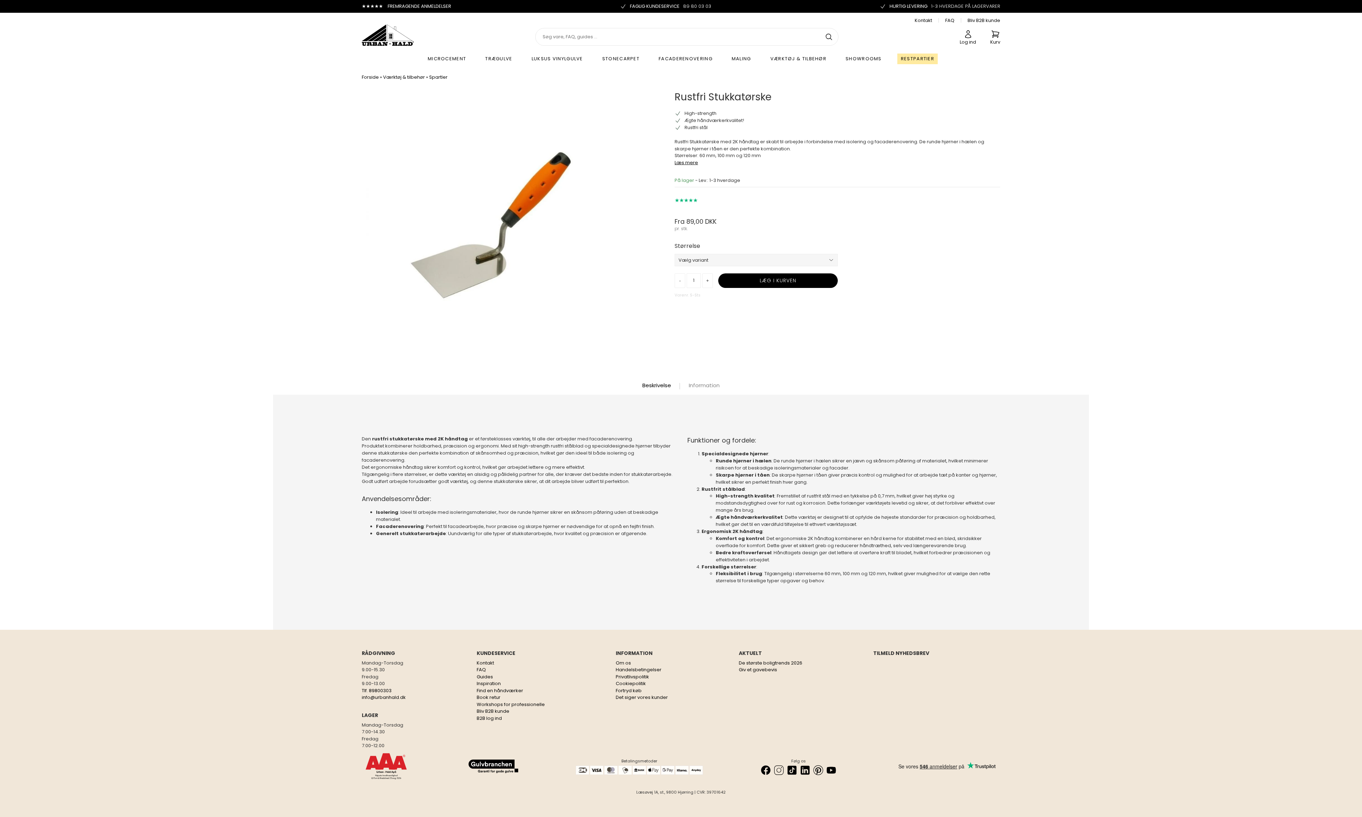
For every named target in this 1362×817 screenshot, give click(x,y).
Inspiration (489, 683)
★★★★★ (686, 200)
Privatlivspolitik (632, 676)
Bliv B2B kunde (984, 20)
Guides (485, 676)
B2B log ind (489, 718)
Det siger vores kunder (642, 697)
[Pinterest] (818, 770)
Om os (623, 663)
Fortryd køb (629, 690)
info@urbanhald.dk (384, 697)
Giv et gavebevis (758, 669)
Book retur (488, 697)
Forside (370, 77)
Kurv (995, 42)
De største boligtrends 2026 (770, 663)
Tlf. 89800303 (377, 690)
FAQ (949, 20)
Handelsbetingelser (638, 669)
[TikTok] (792, 770)
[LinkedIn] (805, 770)
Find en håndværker (500, 690)
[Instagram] (779, 770)
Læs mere (686, 162)
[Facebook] (765, 770)
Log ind (968, 42)
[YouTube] (831, 770)
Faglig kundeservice (670, 6)
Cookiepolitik (631, 683)
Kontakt (923, 20)
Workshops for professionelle (511, 704)
